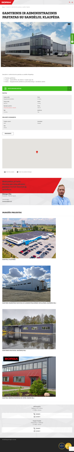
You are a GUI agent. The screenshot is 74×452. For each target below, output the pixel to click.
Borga (3, 7)
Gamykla (14, 107)
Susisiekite (72, 37)
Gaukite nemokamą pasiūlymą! (14, 88)
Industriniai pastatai (8, 107)
